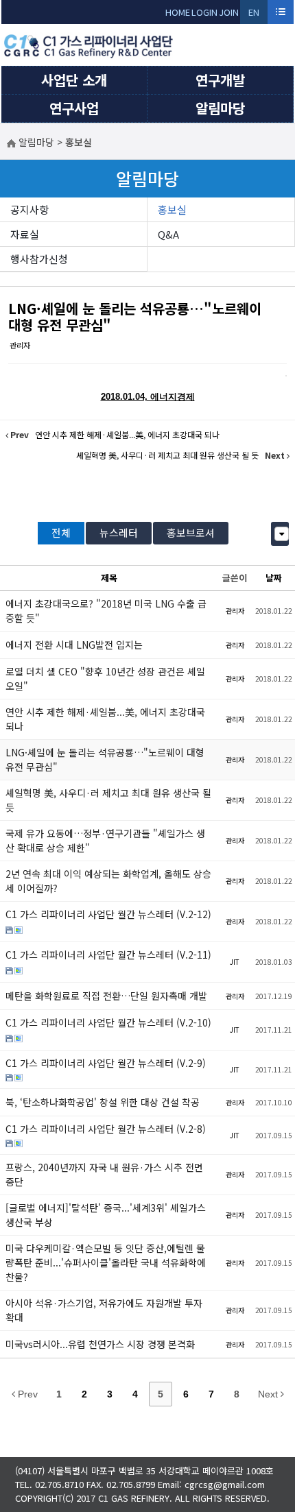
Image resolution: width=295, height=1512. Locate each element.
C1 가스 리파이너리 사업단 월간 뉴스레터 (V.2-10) (108, 1022)
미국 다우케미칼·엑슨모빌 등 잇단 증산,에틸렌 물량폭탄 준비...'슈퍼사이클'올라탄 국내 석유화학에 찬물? (105, 1262)
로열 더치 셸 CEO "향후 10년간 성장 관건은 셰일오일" (105, 678)
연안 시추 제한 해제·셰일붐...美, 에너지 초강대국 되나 (105, 719)
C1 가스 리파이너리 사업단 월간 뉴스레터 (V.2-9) (105, 1063)
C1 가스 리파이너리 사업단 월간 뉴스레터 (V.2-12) (108, 914)
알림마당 (220, 108)
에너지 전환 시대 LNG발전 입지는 (74, 644)
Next (269, 1394)
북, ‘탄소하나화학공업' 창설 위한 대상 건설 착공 (102, 1102)
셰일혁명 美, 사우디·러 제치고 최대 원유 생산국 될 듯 (108, 800)
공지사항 (29, 209)
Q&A (168, 234)
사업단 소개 (74, 80)
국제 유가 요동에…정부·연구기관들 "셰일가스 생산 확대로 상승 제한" (105, 840)
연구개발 (220, 80)
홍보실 (172, 209)
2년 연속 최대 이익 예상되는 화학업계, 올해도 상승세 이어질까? (108, 881)
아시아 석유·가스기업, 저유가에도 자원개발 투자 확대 (103, 1310)
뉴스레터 (118, 532)
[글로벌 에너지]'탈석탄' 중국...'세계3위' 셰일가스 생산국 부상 (105, 1215)
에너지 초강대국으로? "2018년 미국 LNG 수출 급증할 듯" (105, 611)
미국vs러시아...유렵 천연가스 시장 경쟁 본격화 (100, 1344)
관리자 (20, 344)
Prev (26, 1394)
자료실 (24, 234)
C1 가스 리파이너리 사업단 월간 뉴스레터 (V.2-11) (108, 954)
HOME (177, 12)
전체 (61, 532)
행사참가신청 (39, 259)
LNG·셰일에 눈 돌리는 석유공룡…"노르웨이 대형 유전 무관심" (134, 316)
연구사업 (74, 108)
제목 (109, 577)
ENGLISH (254, 14)
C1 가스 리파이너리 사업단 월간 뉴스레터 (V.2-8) (105, 1129)
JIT (234, 962)
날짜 (274, 577)
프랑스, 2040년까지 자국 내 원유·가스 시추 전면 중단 (104, 1174)
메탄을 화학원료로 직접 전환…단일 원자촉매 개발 (106, 996)
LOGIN (204, 12)
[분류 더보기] (281, 534)
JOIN (229, 12)
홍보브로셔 (191, 532)
